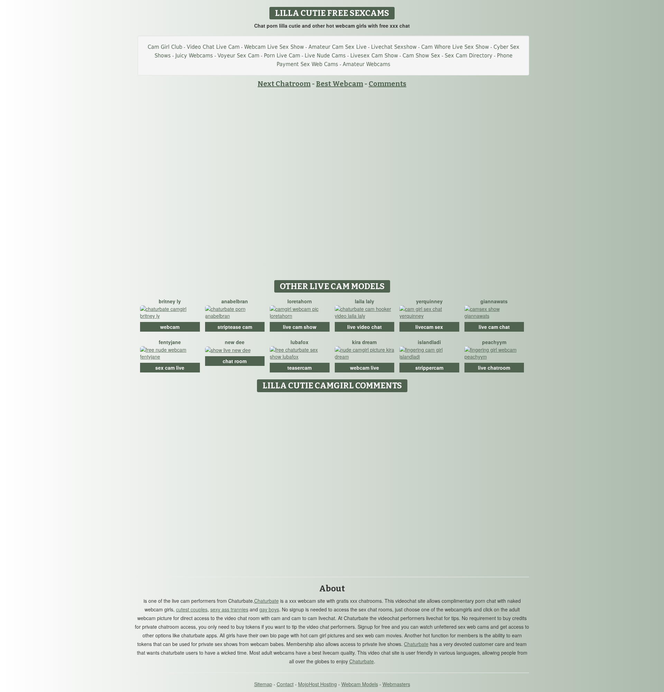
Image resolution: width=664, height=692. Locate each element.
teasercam (299, 367)
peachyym (494, 342)
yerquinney (429, 301)
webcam (169, 326)
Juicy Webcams (194, 55)
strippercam (429, 367)
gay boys (269, 609)
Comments (387, 84)
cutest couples (192, 609)
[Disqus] (332, 482)
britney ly (170, 301)
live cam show (299, 326)
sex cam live (169, 367)
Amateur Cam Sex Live (337, 47)
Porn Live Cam (282, 55)
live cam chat (494, 326)
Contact (285, 684)
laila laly (364, 301)
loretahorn (299, 301)
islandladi (429, 342)
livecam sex (429, 326)
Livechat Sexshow (394, 47)
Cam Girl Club (165, 47)
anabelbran (234, 301)
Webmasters (396, 684)
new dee (235, 342)
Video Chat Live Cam (213, 47)
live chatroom (494, 367)
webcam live (364, 367)
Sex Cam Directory (468, 55)
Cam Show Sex (421, 55)
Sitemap (263, 684)
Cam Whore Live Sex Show (455, 47)
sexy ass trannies (229, 609)
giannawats (494, 301)
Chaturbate (266, 600)
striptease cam (235, 326)
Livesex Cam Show (374, 55)
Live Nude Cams (325, 55)
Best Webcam (339, 84)
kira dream (364, 342)
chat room (235, 361)
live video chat (364, 326)
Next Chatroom (284, 84)
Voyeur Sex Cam (238, 55)
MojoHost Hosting (317, 684)
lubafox (299, 342)
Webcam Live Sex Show (274, 47)
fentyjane (170, 342)
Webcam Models (359, 684)
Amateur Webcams (366, 64)
